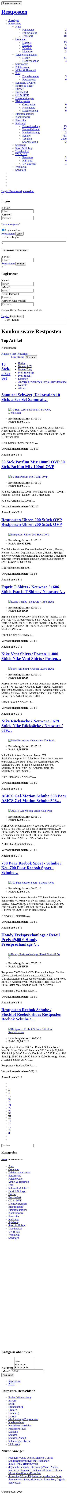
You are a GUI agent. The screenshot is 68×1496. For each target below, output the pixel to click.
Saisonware (21, 63)
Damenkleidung (31, 126)
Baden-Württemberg (19, 1397)
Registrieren (8, 233)
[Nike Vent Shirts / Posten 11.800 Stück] (31, 668)
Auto (18, 26)
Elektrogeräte (22, 101)
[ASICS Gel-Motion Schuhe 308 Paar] (30, 810)
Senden (20, 263)
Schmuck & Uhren (25, 82)
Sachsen (12, 1434)
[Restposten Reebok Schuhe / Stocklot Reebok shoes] (34, 1031)
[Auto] (24, 1361)
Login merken (12, 230)
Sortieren (30, 357)
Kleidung (20, 123)
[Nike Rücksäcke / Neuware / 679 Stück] (31, 740)
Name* (5, 280)
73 (9, 1111)
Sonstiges (20, 169)
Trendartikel (22, 151)
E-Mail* (5, 207)
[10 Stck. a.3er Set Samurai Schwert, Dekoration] (34, 411)
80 (9, 1133)
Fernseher (27, 157)
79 (9, 1129)
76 (9, 1120)
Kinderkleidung (31, 132)
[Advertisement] (34, 1294)
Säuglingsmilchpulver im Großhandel (29, 1460)
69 (9, 1098)
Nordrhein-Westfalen (19, 1425)
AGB (11, 1384)
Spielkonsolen (30, 110)
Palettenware (22, 67)
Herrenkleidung (31, 129)
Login (5, 191)
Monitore (27, 51)
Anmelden (8, 1375)
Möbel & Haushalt (25, 70)
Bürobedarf (21, 92)
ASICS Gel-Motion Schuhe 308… (31, 800)
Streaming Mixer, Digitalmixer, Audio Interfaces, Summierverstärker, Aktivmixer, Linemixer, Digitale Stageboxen (36, 1479)
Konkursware (22, 116)
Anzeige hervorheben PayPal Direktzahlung (42, 381)
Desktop (27, 45)
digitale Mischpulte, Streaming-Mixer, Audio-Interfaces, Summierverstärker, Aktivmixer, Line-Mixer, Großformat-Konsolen (35, 1470)
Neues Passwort (10, 293)
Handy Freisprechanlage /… (20, 942)
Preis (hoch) (24, 375)
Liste (14, 356)
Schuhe (26, 135)
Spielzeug (20, 144)
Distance (23, 378)
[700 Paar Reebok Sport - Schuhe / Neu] (31, 882)
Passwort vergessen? (10, 224)
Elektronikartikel (24, 113)
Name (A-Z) (25, 366)
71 (9, 1104)
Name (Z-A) (25, 369)
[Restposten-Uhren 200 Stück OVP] (28, 534)
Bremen (12, 1409)
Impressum (14, 1381)
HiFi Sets (27, 160)
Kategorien (14, 23)
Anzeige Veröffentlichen (14, 353)
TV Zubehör (29, 163)
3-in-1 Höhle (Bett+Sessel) (23, 1463)
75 (9, 1117)
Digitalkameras (30, 76)
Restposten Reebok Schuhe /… (31, 1016)
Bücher (19, 88)
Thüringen (14, 1444)
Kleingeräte (28, 107)
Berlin (11, 1403)
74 (9, 1114)
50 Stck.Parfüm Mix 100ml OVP (31, 462)
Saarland (13, 1431)
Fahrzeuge (28, 29)
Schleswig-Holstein (19, 1441)
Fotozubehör (29, 79)
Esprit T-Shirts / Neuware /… (39, 591)
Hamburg (13, 1413)
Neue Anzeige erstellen (21, 191)
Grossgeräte (28, 104)
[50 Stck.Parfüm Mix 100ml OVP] (28, 476)
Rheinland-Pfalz (17, 1428)
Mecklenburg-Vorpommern (23, 1419)
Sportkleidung (30, 141)
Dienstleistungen (24, 98)
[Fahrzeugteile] (24, 1367)
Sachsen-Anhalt (17, 1437)
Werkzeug (21, 166)
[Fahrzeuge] (24, 1364)
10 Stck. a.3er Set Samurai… (30, 397)
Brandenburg (15, 1406)
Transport (27, 35)
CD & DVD (22, 95)
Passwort (6, 214)
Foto (17, 73)
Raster (21, 356)
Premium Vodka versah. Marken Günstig (30, 1457)
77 (9, 1123)
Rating (21, 363)
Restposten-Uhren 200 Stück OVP (31, 519)
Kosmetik (20, 120)
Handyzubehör (30, 60)
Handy (26, 57)
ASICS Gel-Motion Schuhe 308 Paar (33, 796)
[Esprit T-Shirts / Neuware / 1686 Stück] (31, 601)
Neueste (22, 385)
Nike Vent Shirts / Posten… (37, 658)
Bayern (12, 1400)
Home (4, 1159)
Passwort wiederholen (13, 300)
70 (9, 1101)
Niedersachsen (16, 1422)
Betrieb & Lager (24, 85)
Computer (20, 39)
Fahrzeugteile (29, 32)
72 (9, 1108)
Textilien (27, 138)
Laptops (26, 42)
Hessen (12, 1416)
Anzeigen (13, 20)
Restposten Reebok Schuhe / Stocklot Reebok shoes (26, 1012)
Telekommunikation (26, 54)
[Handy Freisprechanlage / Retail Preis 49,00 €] (34, 956)
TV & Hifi (21, 154)
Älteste (22, 388)
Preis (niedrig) (26, 372)
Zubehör (27, 48)
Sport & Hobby (23, 148)
